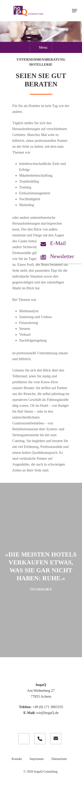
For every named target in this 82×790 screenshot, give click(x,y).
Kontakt (17, 759)
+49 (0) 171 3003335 (47, 707)
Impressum (37, 759)
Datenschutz (59, 759)
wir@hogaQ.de (47, 713)
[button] (74, 10)
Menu (43, 47)
